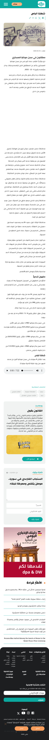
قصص (43, 660)
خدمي (23, 652)
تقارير (43, 656)
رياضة (8, 656)
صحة (31, 652)
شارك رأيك (35, 519)
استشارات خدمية (21, 656)
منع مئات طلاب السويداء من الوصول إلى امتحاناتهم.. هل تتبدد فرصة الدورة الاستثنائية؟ (25, 630)
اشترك (41, 700)
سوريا (41, 391)
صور (24, 674)
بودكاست (9, 677)
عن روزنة (34, 719)
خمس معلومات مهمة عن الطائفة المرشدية (28, 612)
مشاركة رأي (40, 674)
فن (9, 658)
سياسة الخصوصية (41, 719)
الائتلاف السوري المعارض (29, 395)
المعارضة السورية (30, 391)
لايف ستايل (30, 660)
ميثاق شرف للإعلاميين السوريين (11, 719)
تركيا (42, 395)
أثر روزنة (29, 719)
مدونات (43, 662)
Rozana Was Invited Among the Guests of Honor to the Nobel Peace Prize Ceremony (24, 639)
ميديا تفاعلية (8, 671)
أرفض (21, 728)
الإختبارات (9, 674)
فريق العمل (22, 719)
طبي (31, 656)
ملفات (13, 658)
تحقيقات (43, 658)
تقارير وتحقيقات (39, 652)
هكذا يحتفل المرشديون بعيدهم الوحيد (31, 605)
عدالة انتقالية (40, 671)
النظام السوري (16, 391)
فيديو (13, 660)
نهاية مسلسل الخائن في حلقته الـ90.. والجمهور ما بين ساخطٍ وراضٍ (25, 591)
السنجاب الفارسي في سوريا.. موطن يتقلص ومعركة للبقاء (26, 621)
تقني (24, 658)
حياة (8, 652)
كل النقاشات (13, 472)
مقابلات (13, 664)
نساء (31, 658)
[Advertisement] (24, 119)
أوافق (38, 728)
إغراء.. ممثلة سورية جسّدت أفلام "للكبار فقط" (28, 599)
